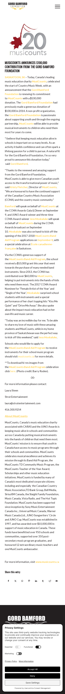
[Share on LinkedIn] (36, 581)
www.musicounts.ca (47, 561)
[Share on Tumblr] (42, 581)
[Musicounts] (29, 39)
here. (13, 371)
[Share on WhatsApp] (22, 581)
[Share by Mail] (56, 581)
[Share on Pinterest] (29, 581)
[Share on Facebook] (8, 581)
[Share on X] (15, 581)
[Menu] (56, 6)
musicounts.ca (26, 356)
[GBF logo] (27, 6)
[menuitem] (56, 6)
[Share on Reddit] (49, 581)
